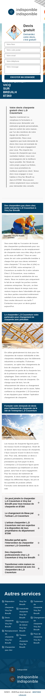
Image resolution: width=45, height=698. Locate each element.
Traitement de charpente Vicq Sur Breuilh (38, 607)
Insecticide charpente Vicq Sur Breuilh (23, 613)
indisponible (26, 9)
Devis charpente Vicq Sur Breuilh (9, 622)
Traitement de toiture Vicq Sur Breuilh (23, 626)
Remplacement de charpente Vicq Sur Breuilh (9, 637)
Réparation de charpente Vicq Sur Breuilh (9, 607)
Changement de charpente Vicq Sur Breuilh (38, 624)
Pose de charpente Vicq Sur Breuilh (38, 638)
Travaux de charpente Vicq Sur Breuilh (23, 641)
